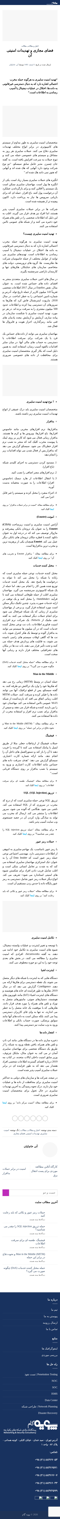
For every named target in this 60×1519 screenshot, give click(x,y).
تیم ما (54, 1309)
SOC (55, 1387)
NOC (55, 1380)
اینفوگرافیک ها (50, 1348)
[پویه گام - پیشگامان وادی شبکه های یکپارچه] (35, 2)
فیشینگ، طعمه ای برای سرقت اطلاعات (28, 1242)
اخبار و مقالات (33, 46)
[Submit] (5, 1192)
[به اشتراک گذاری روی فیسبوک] (39, 1118)
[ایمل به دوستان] (27, 1118)
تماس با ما (52, 1329)
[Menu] (4, 4)
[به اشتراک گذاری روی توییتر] (33, 1118)
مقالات (24, 46)
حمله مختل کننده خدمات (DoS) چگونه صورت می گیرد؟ (24, 1269)
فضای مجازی (19, 1133)
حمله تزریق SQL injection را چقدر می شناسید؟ (24, 1228)
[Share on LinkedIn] (15, 1118)
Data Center (51, 1400)
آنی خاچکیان (13, 65)
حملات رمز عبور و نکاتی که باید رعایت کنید (24, 1214)
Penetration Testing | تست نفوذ (41, 1374)
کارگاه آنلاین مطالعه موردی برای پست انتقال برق (44, 1171)
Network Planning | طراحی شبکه (40, 1406)
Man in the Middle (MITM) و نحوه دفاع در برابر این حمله (24, 1256)
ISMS (54, 1393)
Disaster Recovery (48, 1413)
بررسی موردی (50, 1355)
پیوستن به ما (51, 1316)
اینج (5, 1102)
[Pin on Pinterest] (21, 1118)
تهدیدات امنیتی (33, 1133)
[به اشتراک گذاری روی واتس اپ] (45, 1118)
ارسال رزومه (50, 1322)
